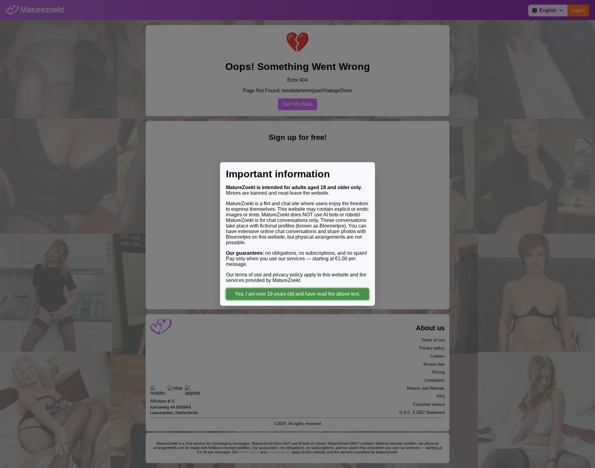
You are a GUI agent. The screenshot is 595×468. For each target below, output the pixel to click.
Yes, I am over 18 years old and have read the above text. (297, 294)
